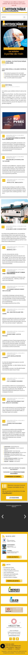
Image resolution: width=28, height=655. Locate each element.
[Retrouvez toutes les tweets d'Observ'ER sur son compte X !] (10, 638)
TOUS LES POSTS (13, 557)
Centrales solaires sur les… (10, 575)
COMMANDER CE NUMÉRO (13, 476)
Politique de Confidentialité (11, 645)
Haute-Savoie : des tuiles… (10, 569)
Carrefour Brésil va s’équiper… (11, 577)
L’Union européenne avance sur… (11, 570)
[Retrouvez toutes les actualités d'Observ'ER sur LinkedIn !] (14, 638)
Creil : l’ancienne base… (9, 572)
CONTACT (17, 649)
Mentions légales (8, 647)
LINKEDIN (9, 649)
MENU (4, 17)
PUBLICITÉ (17, 647)
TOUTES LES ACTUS (13, 581)
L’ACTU (4, 649)
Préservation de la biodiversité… (11, 574)
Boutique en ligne (8, 644)
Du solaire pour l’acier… (9, 567)
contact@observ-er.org (14, 635)
